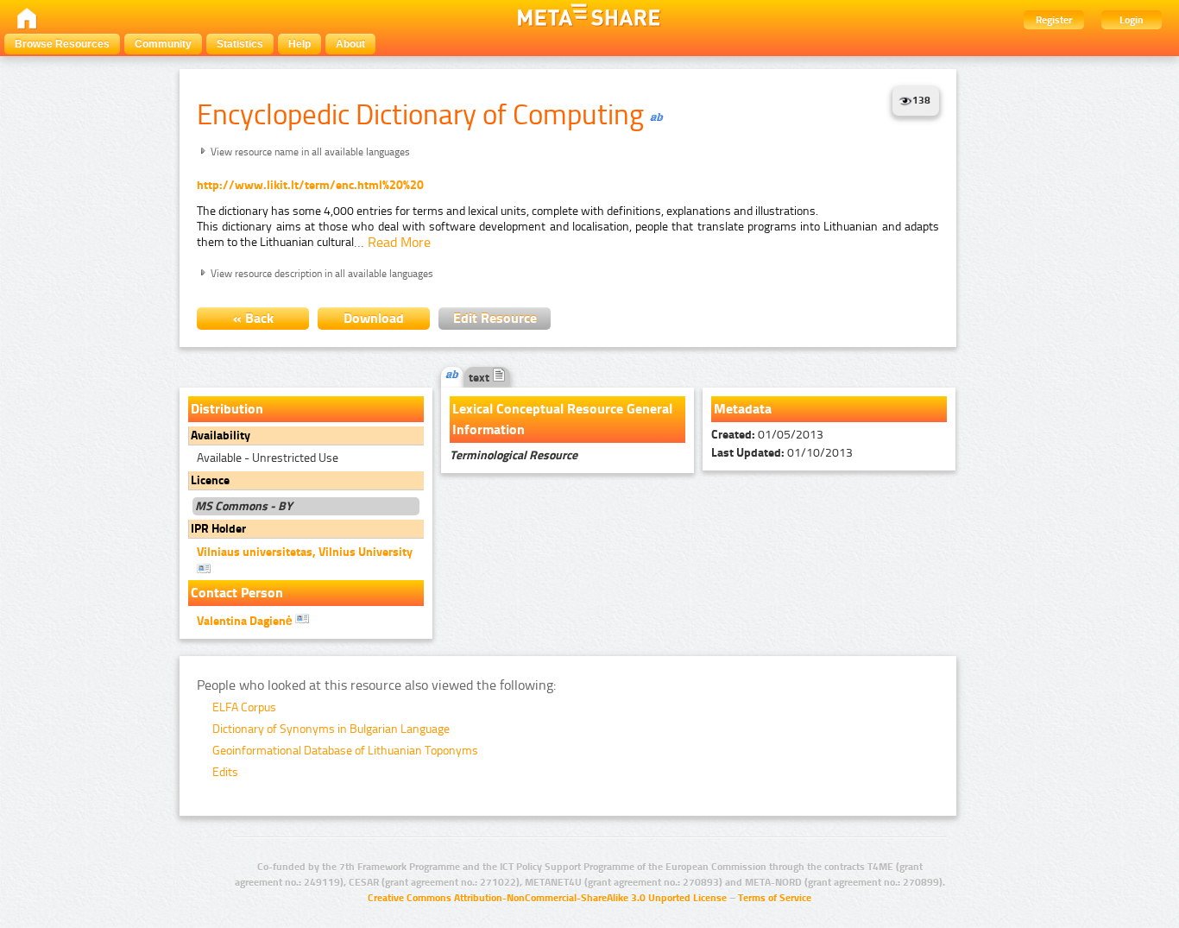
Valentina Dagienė (246, 621)
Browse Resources (62, 44)
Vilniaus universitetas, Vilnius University (305, 552)
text (480, 377)
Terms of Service (774, 898)
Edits (225, 772)
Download (374, 318)
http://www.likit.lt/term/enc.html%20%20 (310, 185)
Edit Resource (495, 318)
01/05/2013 (767, 434)
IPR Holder (218, 528)
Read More (399, 242)
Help (299, 44)
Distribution (227, 409)
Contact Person (237, 592)
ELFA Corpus (244, 707)
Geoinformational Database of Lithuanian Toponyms (345, 750)
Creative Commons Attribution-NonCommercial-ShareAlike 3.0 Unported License (547, 898)
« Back (253, 318)
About (350, 44)
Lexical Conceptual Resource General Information (562, 419)
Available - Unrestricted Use (267, 458)
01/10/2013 (782, 452)
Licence (210, 480)
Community (163, 44)
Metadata (743, 409)
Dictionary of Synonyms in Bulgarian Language (331, 729)
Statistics (240, 44)
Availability (220, 435)
